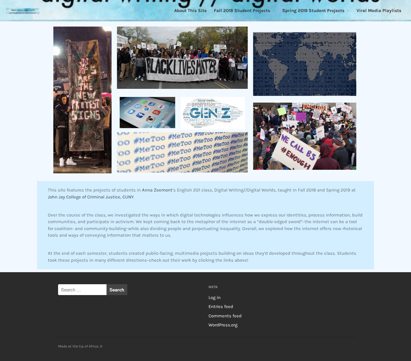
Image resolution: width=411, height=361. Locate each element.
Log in (215, 297)
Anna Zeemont (157, 190)
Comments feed (225, 316)
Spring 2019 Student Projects (313, 10)
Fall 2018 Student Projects (242, 10)
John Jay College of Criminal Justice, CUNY (91, 197)
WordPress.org (223, 325)
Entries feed (221, 306)
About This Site (190, 10)
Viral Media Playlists (379, 10)
